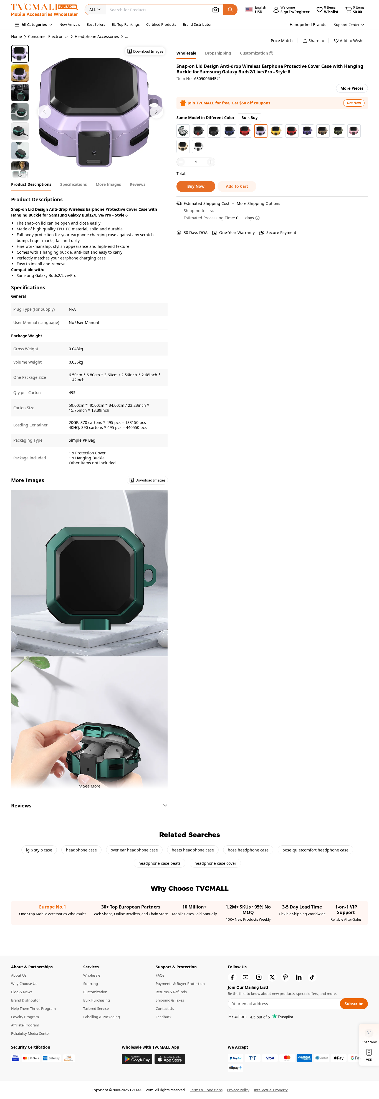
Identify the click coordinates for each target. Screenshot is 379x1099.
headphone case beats (159, 863)
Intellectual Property (271, 1089)
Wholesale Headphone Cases (152, 36)
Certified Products (161, 24)
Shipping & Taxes (170, 1000)
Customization (95, 991)
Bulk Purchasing (96, 1000)
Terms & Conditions (206, 1089)
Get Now (354, 103)
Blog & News (21, 991)
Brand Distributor (197, 24)
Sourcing (90, 983)
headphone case (81, 850)
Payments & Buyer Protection (180, 983)
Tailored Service (96, 1008)
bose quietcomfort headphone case (315, 850)
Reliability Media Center (30, 1033)
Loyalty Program (25, 1016)
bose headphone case (248, 850)
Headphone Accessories (97, 36)
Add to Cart (237, 186)
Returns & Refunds (171, 991)
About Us (19, 975)
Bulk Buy (249, 117)
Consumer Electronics (48, 36)
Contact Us (165, 1008)
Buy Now (195, 186)
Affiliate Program (25, 1025)
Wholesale (91, 975)
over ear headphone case (134, 850)
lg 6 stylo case (39, 850)
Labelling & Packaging (101, 1016)
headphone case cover (215, 863)
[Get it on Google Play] (137, 1059)
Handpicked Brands (308, 24)
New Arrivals (69, 24)
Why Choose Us (24, 983)
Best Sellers (96, 24)
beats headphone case (193, 850)
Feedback (163, 1016)
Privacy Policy (238, 1089)
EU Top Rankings (126, 24)
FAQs (160, 975)
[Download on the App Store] (170, 1059)
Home (16, 36)
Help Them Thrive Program (33, 1008)
